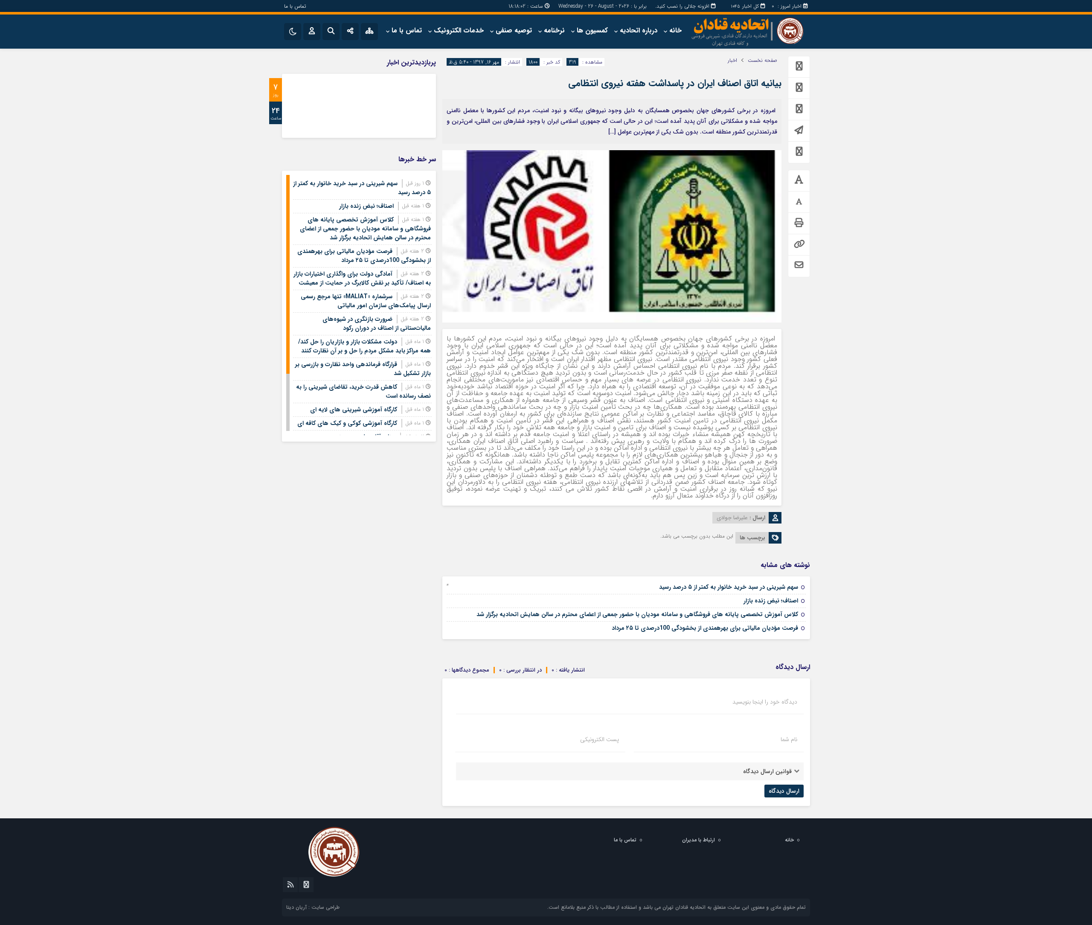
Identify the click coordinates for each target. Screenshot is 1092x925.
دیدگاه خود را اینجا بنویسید (764, 702)
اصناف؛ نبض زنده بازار (770, 600)
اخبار (732, 60)
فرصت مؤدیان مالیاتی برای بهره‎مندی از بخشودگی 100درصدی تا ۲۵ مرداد (705, 628)
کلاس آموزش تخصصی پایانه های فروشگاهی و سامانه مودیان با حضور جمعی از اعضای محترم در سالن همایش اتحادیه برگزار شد (637, 614)
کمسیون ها (592, 30)
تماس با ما (295, 6)
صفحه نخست (762, 60)
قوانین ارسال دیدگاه (767, 771)
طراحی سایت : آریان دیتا (313, 907)
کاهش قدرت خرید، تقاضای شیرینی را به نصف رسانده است (363, 391)
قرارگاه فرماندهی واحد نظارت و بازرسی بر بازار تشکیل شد (363, 369)
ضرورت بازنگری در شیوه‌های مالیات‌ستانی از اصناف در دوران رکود (376, 323)
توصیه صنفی (514, 30)
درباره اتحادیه (638, 30)
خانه (675, 30)
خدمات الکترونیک (459, 30)
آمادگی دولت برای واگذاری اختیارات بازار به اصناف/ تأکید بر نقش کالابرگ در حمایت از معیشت (362, 278)
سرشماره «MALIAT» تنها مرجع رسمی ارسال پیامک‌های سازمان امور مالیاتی (366, 301)
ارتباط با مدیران (698, 840)
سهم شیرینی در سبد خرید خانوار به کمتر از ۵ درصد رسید (728, 587)
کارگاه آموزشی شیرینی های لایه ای (353, 409)
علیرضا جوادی (732, 517)
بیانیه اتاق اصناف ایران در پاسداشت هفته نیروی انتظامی (674, 83)
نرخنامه (554, 30)
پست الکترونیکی (599, 739)
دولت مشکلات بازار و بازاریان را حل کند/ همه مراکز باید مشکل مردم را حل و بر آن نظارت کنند (364, 346)
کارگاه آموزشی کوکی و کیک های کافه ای (347, 423)
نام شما (789, 739)
